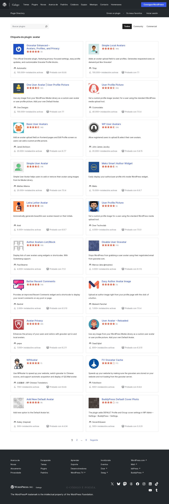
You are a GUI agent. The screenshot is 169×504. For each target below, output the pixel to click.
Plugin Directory (18, 13)
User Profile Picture (113, 84)
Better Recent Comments (41, 281)
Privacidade (16, 473)
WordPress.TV (78, 473)
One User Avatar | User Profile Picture (48, 84)
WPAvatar (32, 360)
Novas (13, 464)
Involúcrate (106, 460)
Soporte (74, 464)
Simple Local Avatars (113, 45)
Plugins (44, 468)
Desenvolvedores (78, 468)
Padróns (44, 473)
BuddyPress (137, 473)
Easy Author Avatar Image (116, 281)
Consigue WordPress (154, 4)
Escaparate (46, 460)
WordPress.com (139, 460)
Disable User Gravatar (114, 242)
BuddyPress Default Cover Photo (120, 399)
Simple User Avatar (37, 163)
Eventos (104, 464)
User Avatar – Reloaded (115, 320)
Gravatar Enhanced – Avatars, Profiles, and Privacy (43, 47)
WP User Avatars (111, 124)
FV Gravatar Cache (112, 360)
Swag (104, 473)
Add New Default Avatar (40, 399)
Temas (43, 464)
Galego (39, 487)
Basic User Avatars (37, 124)
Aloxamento (16, 468)
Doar (104, 468)
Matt (134, 464)
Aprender (75, 460)
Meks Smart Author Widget (117, 163)
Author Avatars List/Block (41, 242)
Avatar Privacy (35, 320)
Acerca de (15, 460)
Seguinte (94, 440)
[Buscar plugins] (46, 26)
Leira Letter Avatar (37, 202)
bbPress (135, 468)
